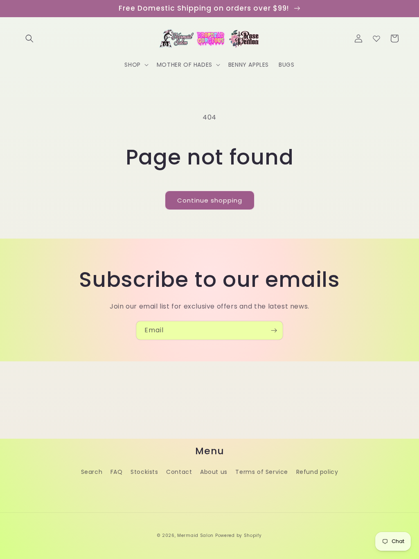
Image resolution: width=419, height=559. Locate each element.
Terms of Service (261, 472)
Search (92, 472)
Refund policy (317, 472)
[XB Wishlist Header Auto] (376, 38)
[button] (29, 38)
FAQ (116, 472)
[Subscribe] (274, 330)
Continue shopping (209, 200)
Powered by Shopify (238, 535)
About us (214, 472)
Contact (179, 472)
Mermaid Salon (195, 535)
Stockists (144, 472)
